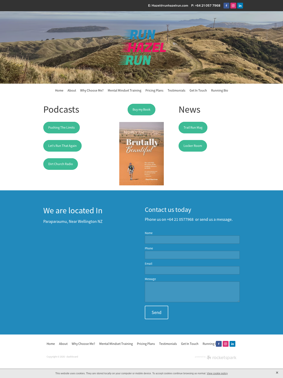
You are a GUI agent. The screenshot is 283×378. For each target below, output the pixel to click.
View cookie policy (217, 373)
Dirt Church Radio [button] (60, 164)
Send (156, 312)
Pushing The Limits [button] (61, 128)
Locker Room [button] (193, 146)
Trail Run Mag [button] (193, 128)
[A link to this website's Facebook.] (226, 5)
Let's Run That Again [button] (62, 146)
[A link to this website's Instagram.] (233, 5)
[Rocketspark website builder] (215, 358)
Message (150, 278)
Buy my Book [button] (141, 109)
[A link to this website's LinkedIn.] (240, 5)
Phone (149, 248)
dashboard (72, 356)
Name (148, 232)
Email (148, 263)
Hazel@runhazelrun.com (170, 5)
